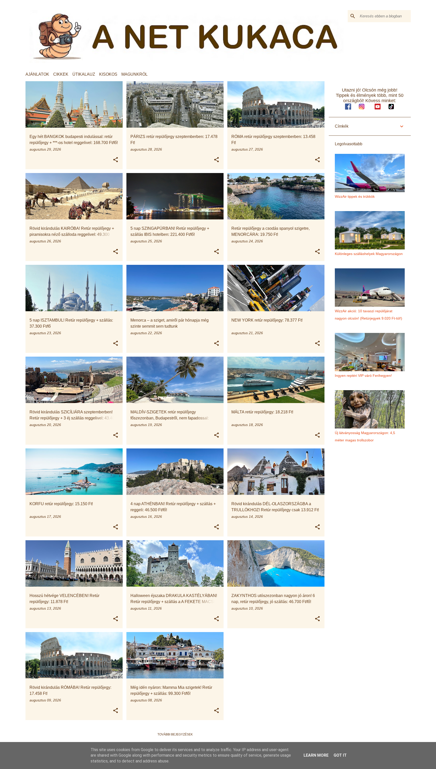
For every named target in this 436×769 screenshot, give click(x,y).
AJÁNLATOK (37, 74)
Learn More (316, 755)
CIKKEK (60, 74)
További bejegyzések (175, 734)
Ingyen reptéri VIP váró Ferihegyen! (363, 376)
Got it (340, 755)
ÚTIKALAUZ (83, 74)
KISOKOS (108, 74)
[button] (116, 160)
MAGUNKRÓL (134, 74)
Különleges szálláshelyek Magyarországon (369, 254)
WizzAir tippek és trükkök (355, 196)
